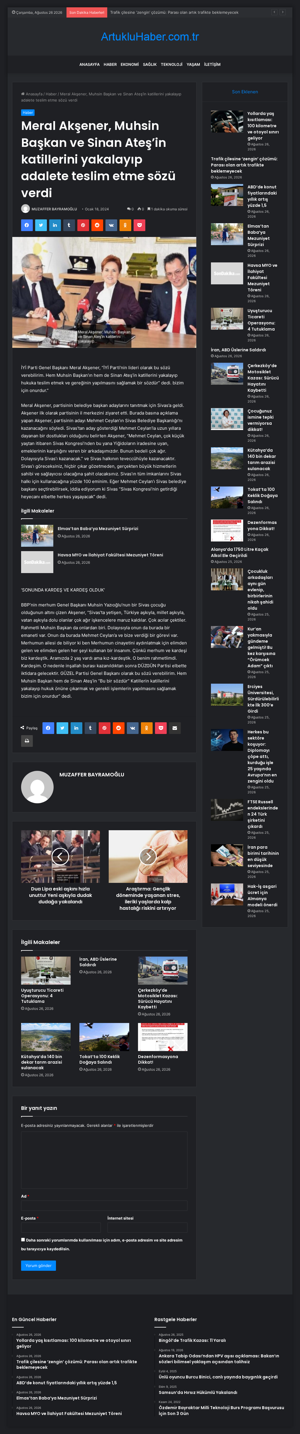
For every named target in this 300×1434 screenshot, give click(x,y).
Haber (110, 64)
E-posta (30, 1218)
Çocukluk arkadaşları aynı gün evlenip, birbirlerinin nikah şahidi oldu (260, 589)
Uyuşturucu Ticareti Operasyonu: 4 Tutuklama (42, 995)
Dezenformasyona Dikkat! (158, 1059)
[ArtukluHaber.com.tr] (150, 37)
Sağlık (150, 64)
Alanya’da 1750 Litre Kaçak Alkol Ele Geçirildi (239, 552)
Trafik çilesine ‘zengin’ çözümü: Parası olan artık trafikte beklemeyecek (244, 165)
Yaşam (193, 64)
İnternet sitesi (121, 1218)
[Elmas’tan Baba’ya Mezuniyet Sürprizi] (37, 536)
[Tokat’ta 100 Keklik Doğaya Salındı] (104, 1037)
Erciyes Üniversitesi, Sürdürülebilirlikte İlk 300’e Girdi (263, 699)
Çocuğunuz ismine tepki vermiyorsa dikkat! (261, 420)
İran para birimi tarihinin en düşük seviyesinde (263, 856)
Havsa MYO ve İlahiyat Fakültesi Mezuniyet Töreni (110, 555)
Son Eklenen (245, 91)
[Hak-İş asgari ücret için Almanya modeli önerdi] (227, 894)
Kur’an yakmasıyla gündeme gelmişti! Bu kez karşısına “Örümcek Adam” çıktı (261, 647)
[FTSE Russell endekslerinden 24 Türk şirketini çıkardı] (227, 810)
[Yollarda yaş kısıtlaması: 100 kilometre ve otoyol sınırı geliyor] (227, 122)
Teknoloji (172, 64)
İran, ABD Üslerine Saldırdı (98, 962)
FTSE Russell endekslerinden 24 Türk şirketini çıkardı (263, 814)
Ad (25, 1196)
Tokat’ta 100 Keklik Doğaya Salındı (99, 1059)
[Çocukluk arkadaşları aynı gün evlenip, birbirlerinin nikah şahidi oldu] (227, 579)
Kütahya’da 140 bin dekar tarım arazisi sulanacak (41, 1062)
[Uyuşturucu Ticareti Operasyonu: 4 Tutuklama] (46, 971)
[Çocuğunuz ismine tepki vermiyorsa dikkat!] (227, 419)
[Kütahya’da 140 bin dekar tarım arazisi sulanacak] (46, 1037)
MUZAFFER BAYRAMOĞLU (54, 209)
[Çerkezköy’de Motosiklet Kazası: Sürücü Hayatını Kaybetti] (163, 971)
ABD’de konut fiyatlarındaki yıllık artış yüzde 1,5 (152, 12)
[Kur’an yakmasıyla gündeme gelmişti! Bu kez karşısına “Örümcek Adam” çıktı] (227, 637)
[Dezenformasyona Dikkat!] (163, 1037)
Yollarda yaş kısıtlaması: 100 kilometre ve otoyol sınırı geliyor (263, 126)
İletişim (212, 64)
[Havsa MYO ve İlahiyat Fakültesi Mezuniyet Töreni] (37, 562)
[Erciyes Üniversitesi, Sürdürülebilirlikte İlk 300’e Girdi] (227, 695)
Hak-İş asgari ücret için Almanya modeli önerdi (262, 895)
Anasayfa (89, 64)
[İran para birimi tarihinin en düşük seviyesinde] (227, 855)
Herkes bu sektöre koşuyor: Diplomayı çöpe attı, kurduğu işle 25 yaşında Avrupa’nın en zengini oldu (262, 756)
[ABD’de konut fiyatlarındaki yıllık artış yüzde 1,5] (227, 195)
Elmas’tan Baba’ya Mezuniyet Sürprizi (98, 529)
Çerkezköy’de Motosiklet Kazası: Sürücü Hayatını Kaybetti (158, 998)
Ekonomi (130, 64)
